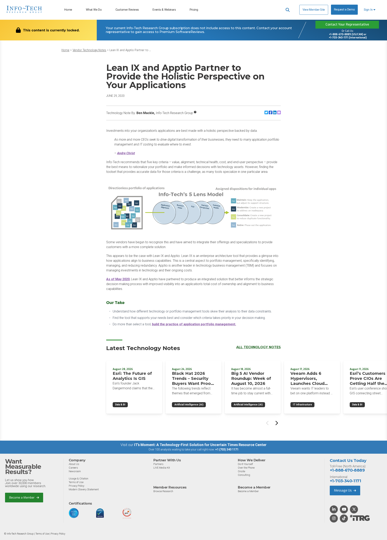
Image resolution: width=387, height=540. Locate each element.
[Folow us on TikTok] (344, 518)
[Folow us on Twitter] (354, 509)
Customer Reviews (127, 9)
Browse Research (163, 491)
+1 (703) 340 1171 (226, 449)
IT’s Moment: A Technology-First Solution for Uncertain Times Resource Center (200, 445)
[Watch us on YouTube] (344, 509)
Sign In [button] (368, 9)
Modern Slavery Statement (84, 489)
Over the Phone (246, 467)
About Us (74, 464)
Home (68, 9)
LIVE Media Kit (161, 467)
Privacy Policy (76, 485)
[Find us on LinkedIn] (334, 509)
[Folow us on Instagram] (334, 518)
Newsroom (75, 471)
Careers (73, 467)
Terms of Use (76, 482)
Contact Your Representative (347, 24)
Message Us (343, 490)
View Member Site (314, 9)
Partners (158, 464)
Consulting (244, 474)
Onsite (241, 471)
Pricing (194, 9)
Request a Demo (344, 9)
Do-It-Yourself (245, 464)
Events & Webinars (164, 9)
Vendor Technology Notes (89, 50)
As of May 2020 (118, 279)
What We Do (94, 9)
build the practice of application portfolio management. (194, 324)
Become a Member (22, 498)
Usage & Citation (78, 478)
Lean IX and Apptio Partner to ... (130, 50)
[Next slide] (276, 422)
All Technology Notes (258, 347)
